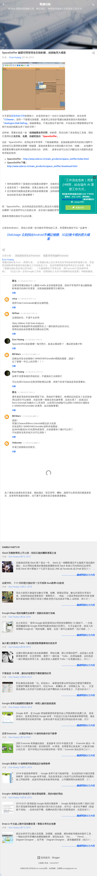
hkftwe (15, 313)
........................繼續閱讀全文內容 (78, 574)
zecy (14, 298)
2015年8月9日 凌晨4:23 (31, 443)
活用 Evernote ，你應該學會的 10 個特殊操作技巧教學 (29, 733)
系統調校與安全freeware (27, 255)
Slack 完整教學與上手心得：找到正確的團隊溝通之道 (29, 553)
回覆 (14, 293)
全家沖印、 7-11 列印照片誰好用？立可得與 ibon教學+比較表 (33, 583)
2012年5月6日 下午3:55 (28, 313)
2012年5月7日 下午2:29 (26, 392)
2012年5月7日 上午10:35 (34, 372)
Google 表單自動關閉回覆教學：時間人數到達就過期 (29, 703)
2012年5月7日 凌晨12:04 (31, 354)
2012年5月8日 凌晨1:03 (30, 416)
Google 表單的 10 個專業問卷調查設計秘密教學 (26, 763)
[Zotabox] (0, 875)
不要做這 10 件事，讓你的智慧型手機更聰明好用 (26, 673)
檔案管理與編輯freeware (55, 255)
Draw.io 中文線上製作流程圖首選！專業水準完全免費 (29, 823)
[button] (93, 53)
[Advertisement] (48, 29)
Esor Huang (18, 339)
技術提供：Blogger (50, 857)
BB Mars (16, 354)
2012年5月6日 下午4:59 (33, 340)
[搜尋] (93, 5)
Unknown (17, 442)
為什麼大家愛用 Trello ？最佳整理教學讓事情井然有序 (29, 643)
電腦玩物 (45, 4)
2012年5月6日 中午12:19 (26, 281)
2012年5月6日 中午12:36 (27, 299)
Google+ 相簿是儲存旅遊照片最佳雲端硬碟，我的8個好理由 (32, 793)
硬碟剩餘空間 (18, 115)
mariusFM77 (54, 863)
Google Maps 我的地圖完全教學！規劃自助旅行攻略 (28, 613)
